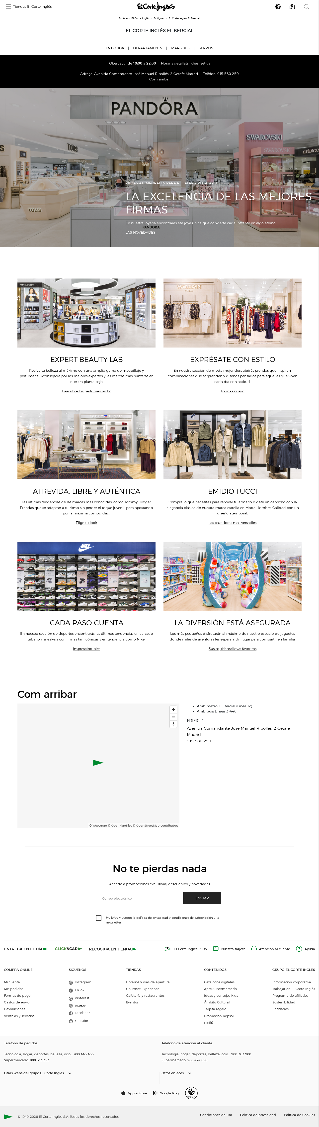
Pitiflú (208, 1023)
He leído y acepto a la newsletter (162, 919)
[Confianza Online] (191, 1093)
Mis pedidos (13, 989)
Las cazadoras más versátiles (232, 523)
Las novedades (141, 232)
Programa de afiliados (290, 995)
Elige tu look (86, 523)
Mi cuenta (12, 982)
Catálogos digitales (219, 982)
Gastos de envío (16, 1002)
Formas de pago (17, 995)
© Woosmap (98, 825)
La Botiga (115, 48)
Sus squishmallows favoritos (232, 649)
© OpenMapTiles (120, 825)
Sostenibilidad (283, 1002)
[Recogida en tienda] (113, 949)
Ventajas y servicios (19, 1016)
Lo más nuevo (232, 391)
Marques (180, 48)
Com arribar (159, 79)
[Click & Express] (26, 949)
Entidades (280, 1009)
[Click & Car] (69, 949)
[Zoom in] (173, 709)
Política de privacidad (258, 1114)
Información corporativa (291, 982)
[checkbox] (99, 918)
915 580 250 (228, 74)
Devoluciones (14, 1009)
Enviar (202, 898)
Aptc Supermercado (220, 989)
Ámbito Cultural (217, 1002)
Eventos (132, 1002)
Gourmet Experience (143, 989)
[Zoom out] (173, 716)
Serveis (206, 48)
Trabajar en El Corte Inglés (293, 989)
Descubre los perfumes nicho (86, 391)
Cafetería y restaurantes (145, 995)
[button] (8, 6)
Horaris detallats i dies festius (185, 63)
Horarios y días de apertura (148, 982)
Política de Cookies (299, 1114)
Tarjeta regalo (215, 1009)
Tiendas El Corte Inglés (32, 6)
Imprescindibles (86, 649)
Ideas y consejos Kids (221, 995)
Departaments (147, 48)
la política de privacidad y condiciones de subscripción (173, 917)
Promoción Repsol (219, 1016)
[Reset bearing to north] (173, 724)
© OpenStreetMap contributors (155, 825)
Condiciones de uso (216, 1114)
